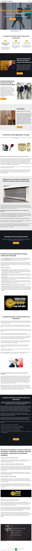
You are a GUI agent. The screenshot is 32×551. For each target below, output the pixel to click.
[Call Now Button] (16, 549)
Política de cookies (4, 550)
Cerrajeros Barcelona (4, 541)
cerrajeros (7, 484)
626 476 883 (19, 73)
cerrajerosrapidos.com (21, 548)
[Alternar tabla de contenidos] (20, 31)
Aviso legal (9, 550)
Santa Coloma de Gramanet (5, 386)
